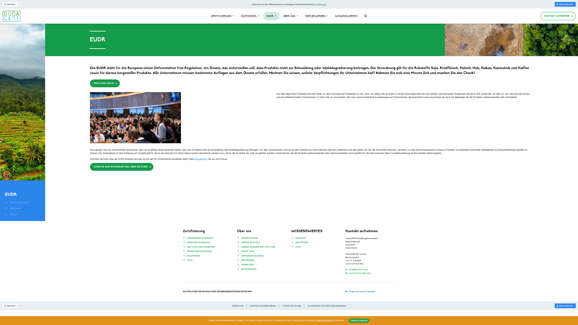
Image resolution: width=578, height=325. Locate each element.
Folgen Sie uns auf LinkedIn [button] (361, 291)
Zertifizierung (221, 16)
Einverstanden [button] (359, 320)
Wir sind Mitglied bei (252, 255)
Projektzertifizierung (199, 251)
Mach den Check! (20, 202)
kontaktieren (201, 159)
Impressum (238, 306)
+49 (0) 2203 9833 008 (360, 273)
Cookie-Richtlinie (292, 306)
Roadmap (15, 208)
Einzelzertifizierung (198, 242)
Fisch (190, 260)
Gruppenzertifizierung (200, 238)
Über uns (289, 16)
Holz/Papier (193, 255)
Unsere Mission (249, 238)
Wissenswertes (346, 16)
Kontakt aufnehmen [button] (557, 16)
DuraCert (300, 238)
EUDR (270, 16)
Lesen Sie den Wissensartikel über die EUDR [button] (120, 166)
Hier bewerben (315, 16)
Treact (14, 214)
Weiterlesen (321, 4)
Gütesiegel (249, 16)
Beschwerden (248, 269)
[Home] (11, 16)
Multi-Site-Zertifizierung (201, 247)
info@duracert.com (358, 269)
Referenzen (247, 260)
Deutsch (11, 4)
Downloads (247, 264)
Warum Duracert (250, 242)
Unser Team (247, 251)
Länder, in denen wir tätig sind (258, 247)
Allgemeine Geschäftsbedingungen (327, 306)
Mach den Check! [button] (104, 83)
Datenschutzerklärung (263, 306)
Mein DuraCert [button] (566, 4)
